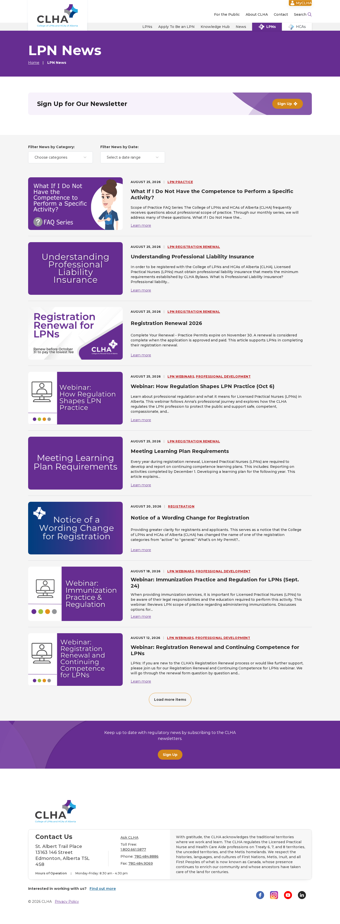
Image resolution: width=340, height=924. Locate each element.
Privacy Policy (67, 901)
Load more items (170, 699)
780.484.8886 (146, 856)
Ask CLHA (129, 837)
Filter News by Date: (119, 147)
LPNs (147, 26)
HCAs (301, 26)
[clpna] (57, 15)
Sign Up (170, 754)
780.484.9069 (140, 863)
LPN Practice (180, 182)
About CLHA (257, 14)
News (241, 26)
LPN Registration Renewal (194, 247)
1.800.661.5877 (133, 849)
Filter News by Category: (51, 147)
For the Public (227, 14)
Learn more (141, 225)
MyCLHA (304, 3)
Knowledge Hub (215, 26)
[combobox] (60, 157)
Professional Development (223, 376)
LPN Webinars (181, 376)
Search (300, 14)
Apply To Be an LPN (176, 26)
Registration (181, 506)
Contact (281, 14)
